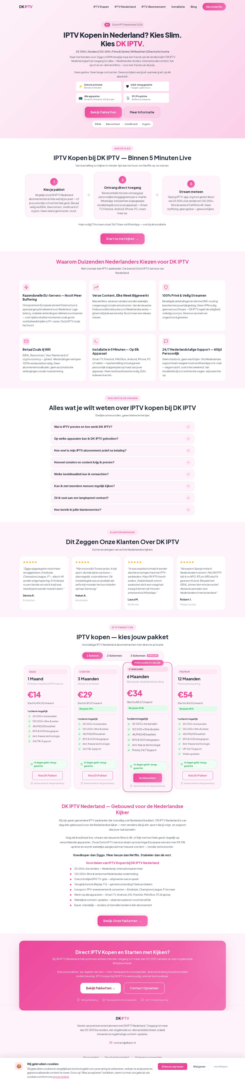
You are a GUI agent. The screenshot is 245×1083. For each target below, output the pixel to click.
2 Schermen (114, 655)
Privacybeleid (91, 1057)
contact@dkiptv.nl (125, 1042)
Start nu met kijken (120, 239)
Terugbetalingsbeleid (117, 1057)
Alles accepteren (172, 1066)
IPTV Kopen (101, 6)
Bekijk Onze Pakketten (120, 921)
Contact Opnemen (144, 988)
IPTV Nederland (125, 6)
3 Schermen (144, 655)
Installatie (178, 6)
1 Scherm (92, 655)
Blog (194, 6)
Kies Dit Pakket (47, 775)
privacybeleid (61, 1076)
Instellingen (221, 1066)
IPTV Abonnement (154, 6)
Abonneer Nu (214, 6)
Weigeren (199, 1066)
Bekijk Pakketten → (100, 988)
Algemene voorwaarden (148, 1057)
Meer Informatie (142, 112)
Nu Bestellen (147, 778)
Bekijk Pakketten (103, 112)
